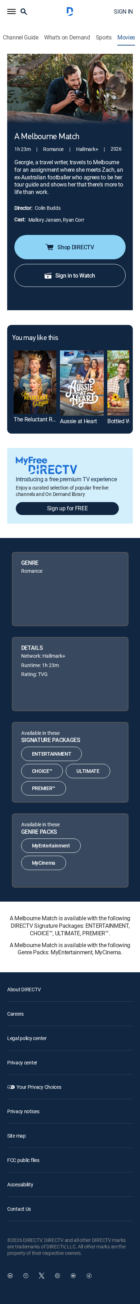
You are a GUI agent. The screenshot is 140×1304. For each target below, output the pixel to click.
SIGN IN (123, 11)
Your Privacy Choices (39, 1086)
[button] (11, 11)
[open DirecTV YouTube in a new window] (73, 1276)
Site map (16, 1135)
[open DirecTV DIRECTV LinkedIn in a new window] (10, 1276)
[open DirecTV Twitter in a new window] (42, 1276)
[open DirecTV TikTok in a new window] (89, 1276)
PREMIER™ (43, 788)
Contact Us (19, 1208)
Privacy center (22, 1062)
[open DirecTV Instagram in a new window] (57, 1276)
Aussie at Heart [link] (78, 421)
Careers (15, 1013)
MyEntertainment (51, 845)
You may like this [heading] (35, 338)
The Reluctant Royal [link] (38, 419)
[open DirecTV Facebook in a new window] (26, 1276)
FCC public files (23, 1160)
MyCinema (43, 862)
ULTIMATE (87, 770)
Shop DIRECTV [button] (75, 247)
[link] (35, 382)
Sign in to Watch (75, 275)
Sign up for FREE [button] (67, 508)
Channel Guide (20, 37)
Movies (126, 37)
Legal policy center (27, 1038)
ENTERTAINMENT (51, 753)
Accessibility (20, 1184)
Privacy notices (23, 1111)
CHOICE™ (42, 770)
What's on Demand (67, 37)
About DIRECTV (24, 989)
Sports (104, 37)
